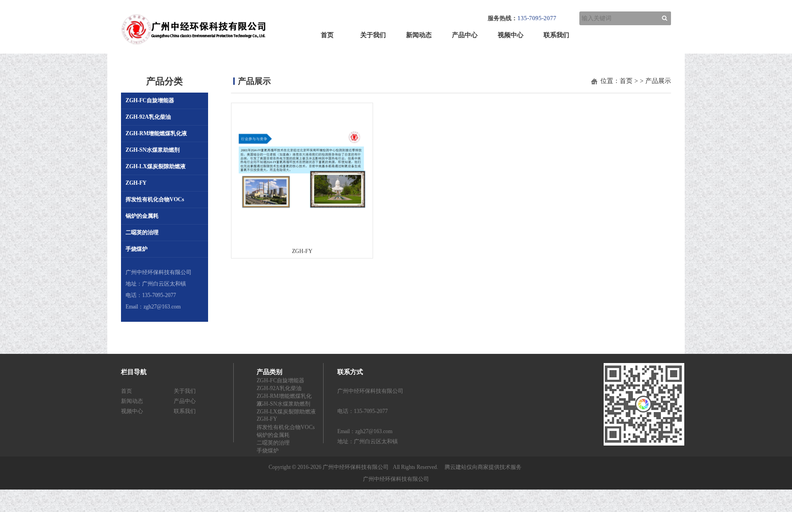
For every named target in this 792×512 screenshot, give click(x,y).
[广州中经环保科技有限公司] (193, 47)
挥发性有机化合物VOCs (155, 199)
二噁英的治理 (142, 232)
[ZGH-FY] (302, 217)
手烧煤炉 (137, 249)
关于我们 (373, 35)
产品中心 (465, 35)
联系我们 (556, 35)
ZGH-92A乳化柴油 (148, 117)
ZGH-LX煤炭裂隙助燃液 (156, 166)
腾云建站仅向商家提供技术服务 (483, 467)
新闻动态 (419, 35)
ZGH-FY (136, 183)
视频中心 (510, 35)
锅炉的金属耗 (142, 216)
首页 (327, 35)
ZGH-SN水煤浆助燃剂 (153, 150)
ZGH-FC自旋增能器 (150, 100)
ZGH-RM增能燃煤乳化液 (156, 133)
